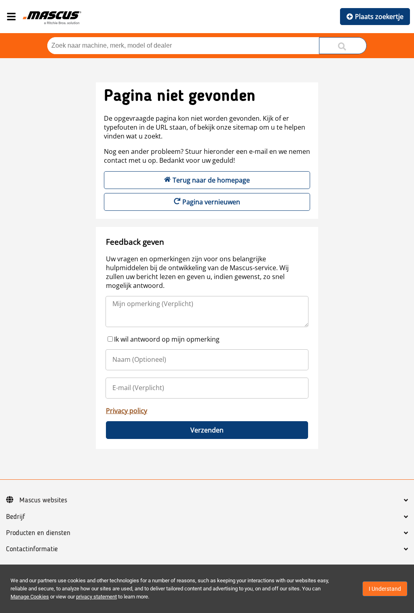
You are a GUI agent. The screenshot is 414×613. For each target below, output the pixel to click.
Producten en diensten (38, 533)
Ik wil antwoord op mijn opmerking (167, 339)
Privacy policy (126, 410)
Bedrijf (15, 517)
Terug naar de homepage (211, 180)
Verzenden (207, 430)
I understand (385, 589)
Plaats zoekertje (379, 16)
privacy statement (96, 597)
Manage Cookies (30, 597)
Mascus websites (43, 500)
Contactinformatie (32, 549)
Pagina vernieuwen (211, 201)
